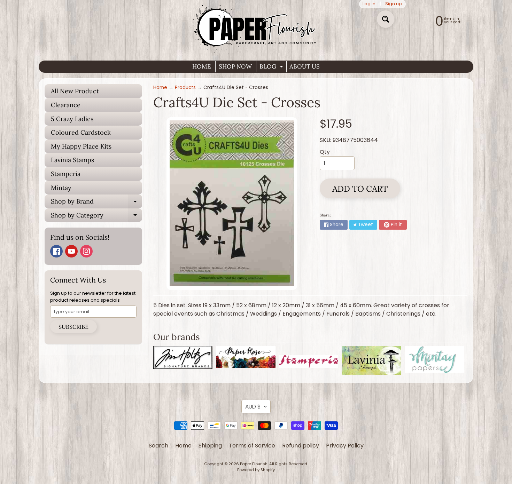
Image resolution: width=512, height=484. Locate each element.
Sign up (393, 4)
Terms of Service (252, 446)
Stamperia (65, 174)
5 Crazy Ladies (72, 119)
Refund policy (300, 446)
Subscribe (73, 326)
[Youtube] (71, 251)
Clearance (65, 105)
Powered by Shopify (256, 470)
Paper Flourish (253, 464)
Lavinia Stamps (72, 160)
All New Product (75, 91)
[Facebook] (56, 251)
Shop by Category (96, 216)
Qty (325, 152)
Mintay (61, 188)
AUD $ (253, 407)
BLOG (272, 67)
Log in (369, 4)
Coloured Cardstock (81, 132)
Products (185, 87)
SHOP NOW (235, 66)
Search (158, 446)
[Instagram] (86, 251)
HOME (201, 66)
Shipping (210, 446)
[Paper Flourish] (256, 27)
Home (160, 87)
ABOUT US (304, 66)
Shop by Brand (96, 202)
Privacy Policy (345, 446)
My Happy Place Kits (81, 146)
